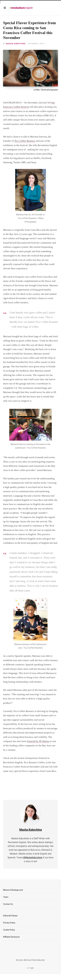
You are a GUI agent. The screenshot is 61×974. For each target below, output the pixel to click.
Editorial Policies (10, 916)
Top (31, 968)
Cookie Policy (9, 930)
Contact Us (8, 904)
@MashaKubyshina (32, 857)
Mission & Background (13, 890)
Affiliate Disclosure (11, 937)
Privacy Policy (9, 923)
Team (5, 897)
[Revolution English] (21, 8)
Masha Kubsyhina (16, 44)
